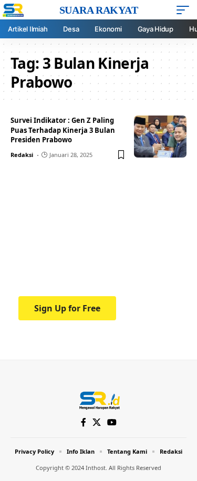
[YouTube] (112, 422)
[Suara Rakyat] (98, 399)
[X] (96, 422)
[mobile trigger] (185, 10)
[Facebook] (83, 422)
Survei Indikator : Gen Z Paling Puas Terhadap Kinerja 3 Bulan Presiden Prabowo (63, 130)
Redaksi (22, 155)
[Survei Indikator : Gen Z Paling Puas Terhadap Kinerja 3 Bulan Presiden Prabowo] (160, 137)
